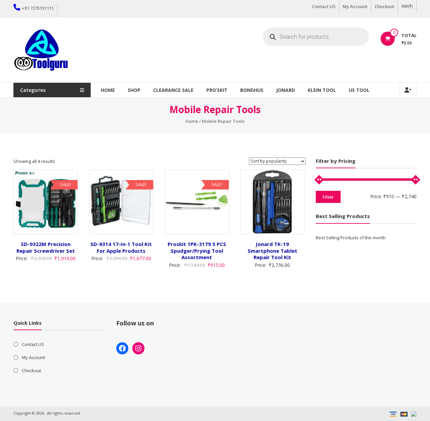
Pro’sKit (216, 90)
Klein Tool (322, 90)
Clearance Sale (173, 90)
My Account (355, 6)
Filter (328, 197)
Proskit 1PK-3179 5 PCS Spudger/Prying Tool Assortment (197, 250)
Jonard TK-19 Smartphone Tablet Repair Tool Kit (272, 250)
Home (108, 90)
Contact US (324, 6)
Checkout (384, 6)
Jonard (285, 90)
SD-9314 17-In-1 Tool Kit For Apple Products (121, 247)
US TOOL (359, 90)
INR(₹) (407, 6)
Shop (134, 90)
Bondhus (251, 90)
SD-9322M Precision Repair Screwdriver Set (45, 247)
